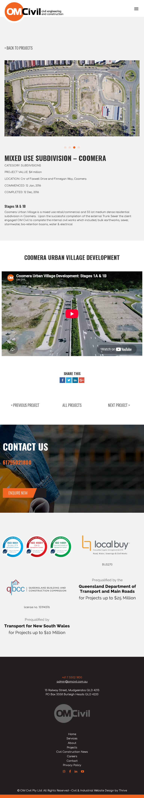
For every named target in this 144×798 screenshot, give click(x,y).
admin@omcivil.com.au (72, 681)
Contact (72, 760)
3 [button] (74, 147)
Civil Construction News (72, 751)
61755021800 (17, 462)
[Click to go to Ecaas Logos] (37, 546)
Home (72, 734)
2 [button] (70, 147)
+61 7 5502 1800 (72, 677)
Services (72, 738)
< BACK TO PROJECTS (18, 48)
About (72, 743)
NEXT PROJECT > (119, 405)
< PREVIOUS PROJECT (25, 405)
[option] (72, 98)
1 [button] (65, 147)
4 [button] (79, 147)
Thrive (123, 790)
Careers (72, 756)
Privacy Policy (72, 765)
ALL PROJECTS (72, 405)
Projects (72, 747)
